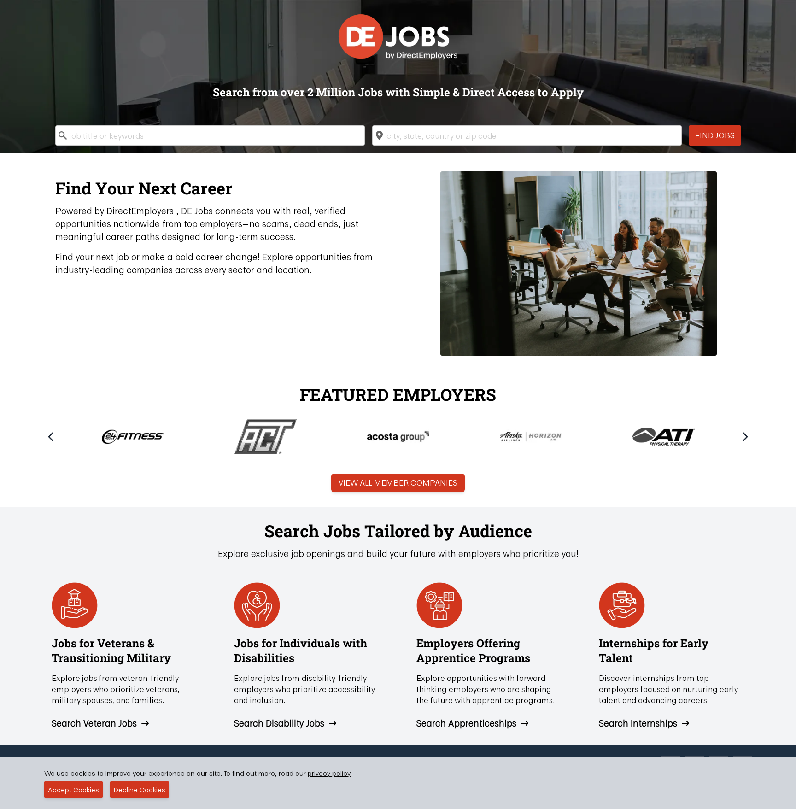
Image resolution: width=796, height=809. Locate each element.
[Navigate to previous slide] (51, 437)
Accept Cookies (73, 790)
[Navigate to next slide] (745, 437)
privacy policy (329, 773)
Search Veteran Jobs (94, 723)
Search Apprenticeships (466, 723)
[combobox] (210, 135)
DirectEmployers (141, 210)
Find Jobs (715, 135)
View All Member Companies (398, 482)
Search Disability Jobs (279, 723)
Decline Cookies (139, 790)
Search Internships (638, 723)
